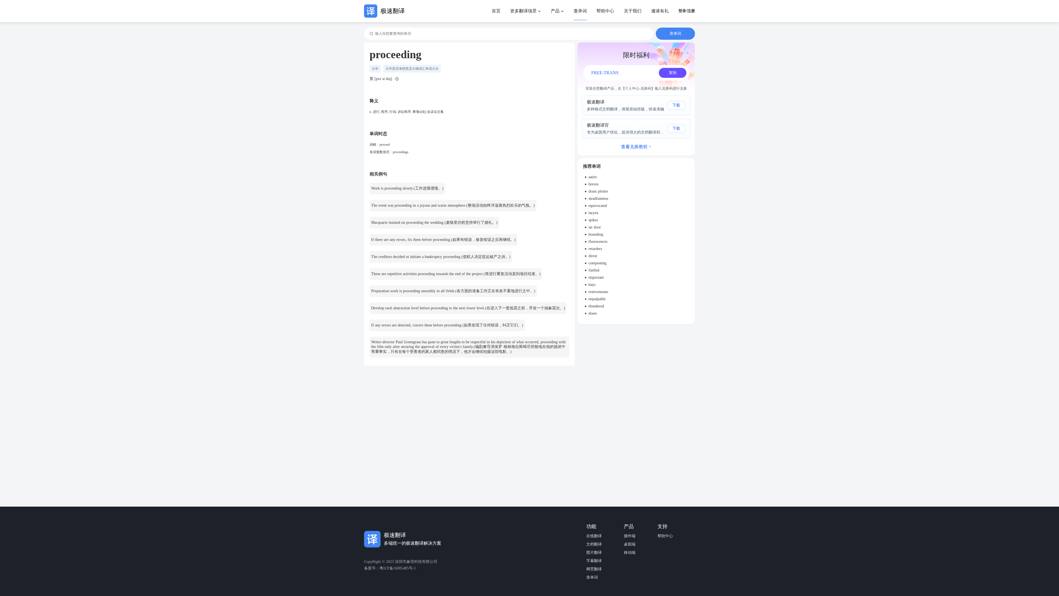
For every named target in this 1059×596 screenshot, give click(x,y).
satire (593, 177)
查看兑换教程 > (636, 146)
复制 (672, 73)
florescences (598, 242)
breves (593, 184)
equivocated (598, 206)
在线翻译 (594, 536)
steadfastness (598, 198)
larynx (593, 213)
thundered (596, 306)
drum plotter (598, 191)
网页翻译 (594, 569)
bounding (596, 234)
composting (597, 263)
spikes (593, 220)
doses (593, 313)
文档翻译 (594, 544)
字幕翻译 (594, 561)
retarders (595, 249)
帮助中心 (665, 536)
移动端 (629, 553)
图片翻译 (594, 553)
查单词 (592, 577)
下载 (676, 105)
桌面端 (629, 544)
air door (595, 227)
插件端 (629, 536)
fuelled (594, 270)
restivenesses (598, 292)
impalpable (597, 299)
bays (592, 285)
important (596, 277)
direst (593, 256)
